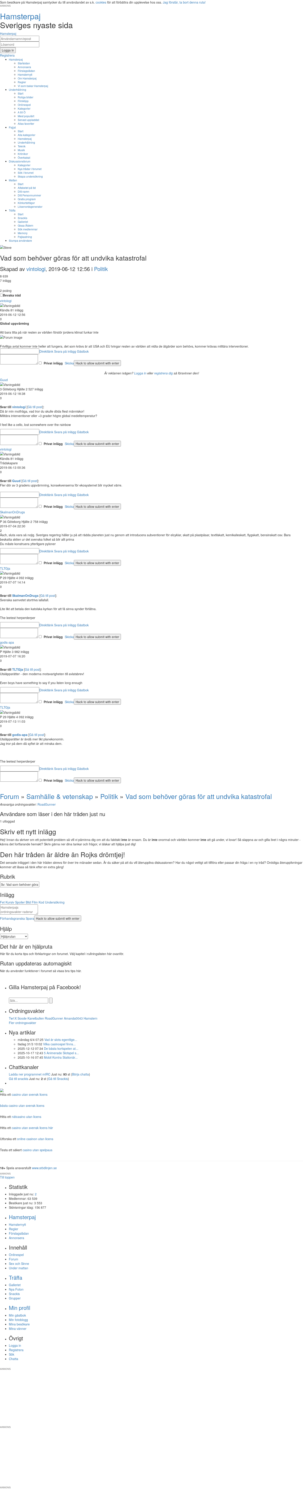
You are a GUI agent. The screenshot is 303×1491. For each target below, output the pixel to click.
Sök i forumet (25, 172)
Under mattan (18, 1268)
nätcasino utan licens (26, 1116)
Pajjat (12, 127)
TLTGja (5, 568)
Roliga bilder (25, 97)
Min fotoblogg (18, 1319)
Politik (101, 269)
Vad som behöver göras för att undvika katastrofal (199, 796)
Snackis (22, 218)
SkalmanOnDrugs (12, 512)
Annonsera (24, 67)
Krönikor (23, 154)
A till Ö (22, 112)
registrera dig (163, 373)
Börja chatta (80, 1074)
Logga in (140, 373)
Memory (23, 233)
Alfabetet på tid (27, 188)
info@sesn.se (191, 1365)
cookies (101, 2)
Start (20, 93)
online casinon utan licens (35, 1139)
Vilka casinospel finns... (59, 1044)
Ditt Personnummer (29, 195)
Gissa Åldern (25, 225)
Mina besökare (19, 1324)
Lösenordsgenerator (30, 206)
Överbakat (24, 157)
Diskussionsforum (19, 161)
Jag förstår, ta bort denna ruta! (184, 2)
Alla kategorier (26, 135)
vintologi (35, 269)
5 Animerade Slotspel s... (61, 1053)
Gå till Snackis (58, 1078)
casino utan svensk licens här (32, 1127)
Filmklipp (23, 101)
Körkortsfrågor (26, 203)
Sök (11, 1354)
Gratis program (27, 199)
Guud (4, 380)
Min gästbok (17, 1315)
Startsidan (24, 63)
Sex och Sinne (19, 1263)
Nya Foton (16, 1289)
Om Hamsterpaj (27, 78)
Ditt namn (23, 191)
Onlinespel (24, 105)
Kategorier (24, 108)
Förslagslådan (26, 71)
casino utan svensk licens (29, 1094)
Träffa (12, 210)
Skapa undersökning (30, 176)
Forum (9, 796)
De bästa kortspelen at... (61, 1048)
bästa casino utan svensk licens (22, 1105)
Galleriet (23, 221)
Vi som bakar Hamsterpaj (33, 86)
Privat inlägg (53, 363)
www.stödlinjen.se (44, 1168)
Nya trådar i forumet (29, 169)
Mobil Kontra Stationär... (61, 1057)
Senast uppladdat (28, 120)
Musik (21, 150)
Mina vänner (17, 1328)
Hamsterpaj (16, 59)
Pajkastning (25, 237)
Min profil (19, 1307)
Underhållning (17, 89)
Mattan (13, 180)
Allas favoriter (26, 123)
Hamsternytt (25, 74)
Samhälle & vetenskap (59, 796)
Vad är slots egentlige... (60, 1039)
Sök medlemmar (27, 229)
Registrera (16, 1350)
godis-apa (7, 642)
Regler (22, 82)
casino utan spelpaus (37, 1150)
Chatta (13, 1359)
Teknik (22, 146)
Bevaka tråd (12, 295)
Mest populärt (26, 116)
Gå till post (35, 407)
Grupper (15, 1298)
